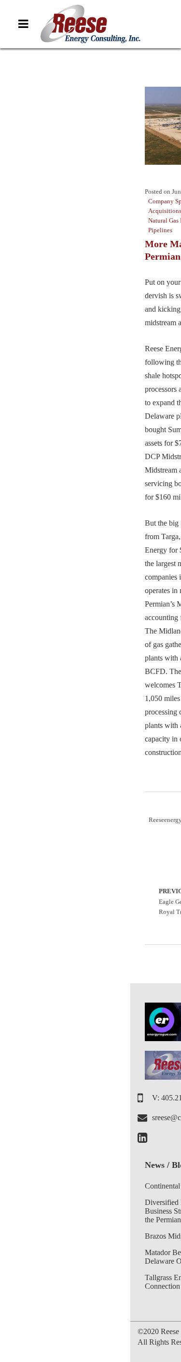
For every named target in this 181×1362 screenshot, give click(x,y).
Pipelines (160, 230)
